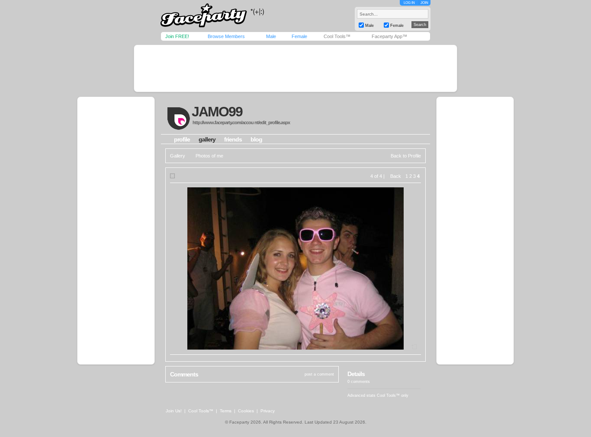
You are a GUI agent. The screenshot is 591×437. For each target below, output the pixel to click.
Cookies (246, 410)
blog (256, 139)
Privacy (267, 410)
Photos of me (209, 155)
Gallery (177, 155)
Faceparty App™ (389, 36)
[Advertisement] (295, 68)
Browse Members (226, 36)
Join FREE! (177, 36)
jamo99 (217, 111)
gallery (207, 139)
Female (299, 36)
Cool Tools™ (337, 36)
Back (395, 176)
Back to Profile (406, 155)
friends (233, 139)
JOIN (424, 3)
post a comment (319, 374)
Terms (225, 410)
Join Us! (174, 410)
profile (182, 139)
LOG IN (409, 3)
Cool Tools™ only (392, 395)
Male (271, 36)
